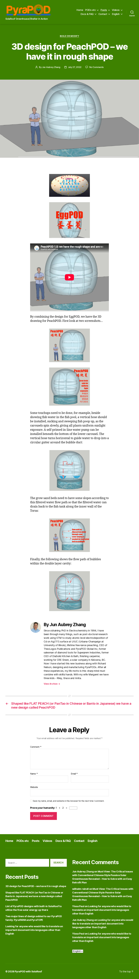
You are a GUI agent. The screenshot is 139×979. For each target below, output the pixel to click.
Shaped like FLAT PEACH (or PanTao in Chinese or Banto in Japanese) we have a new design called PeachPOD (34, 896)
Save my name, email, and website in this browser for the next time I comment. (68, 801)
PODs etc (90, 10)
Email (74, 774)
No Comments (96, 67)
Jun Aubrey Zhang (51, 67)
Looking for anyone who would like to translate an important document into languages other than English (34, 930)
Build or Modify (69, 36)
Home (80, 10)
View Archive (52, 683)
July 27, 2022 (75, 67)
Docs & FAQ (87, 14)
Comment (35, 747)
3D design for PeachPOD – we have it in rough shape (35, 886)
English (116, 14)
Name (34, 774)
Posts (104, 10)
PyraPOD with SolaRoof (28, 971)
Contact (102, 14)
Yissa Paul (78, 906)
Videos (116, 10)
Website (34, 787)
